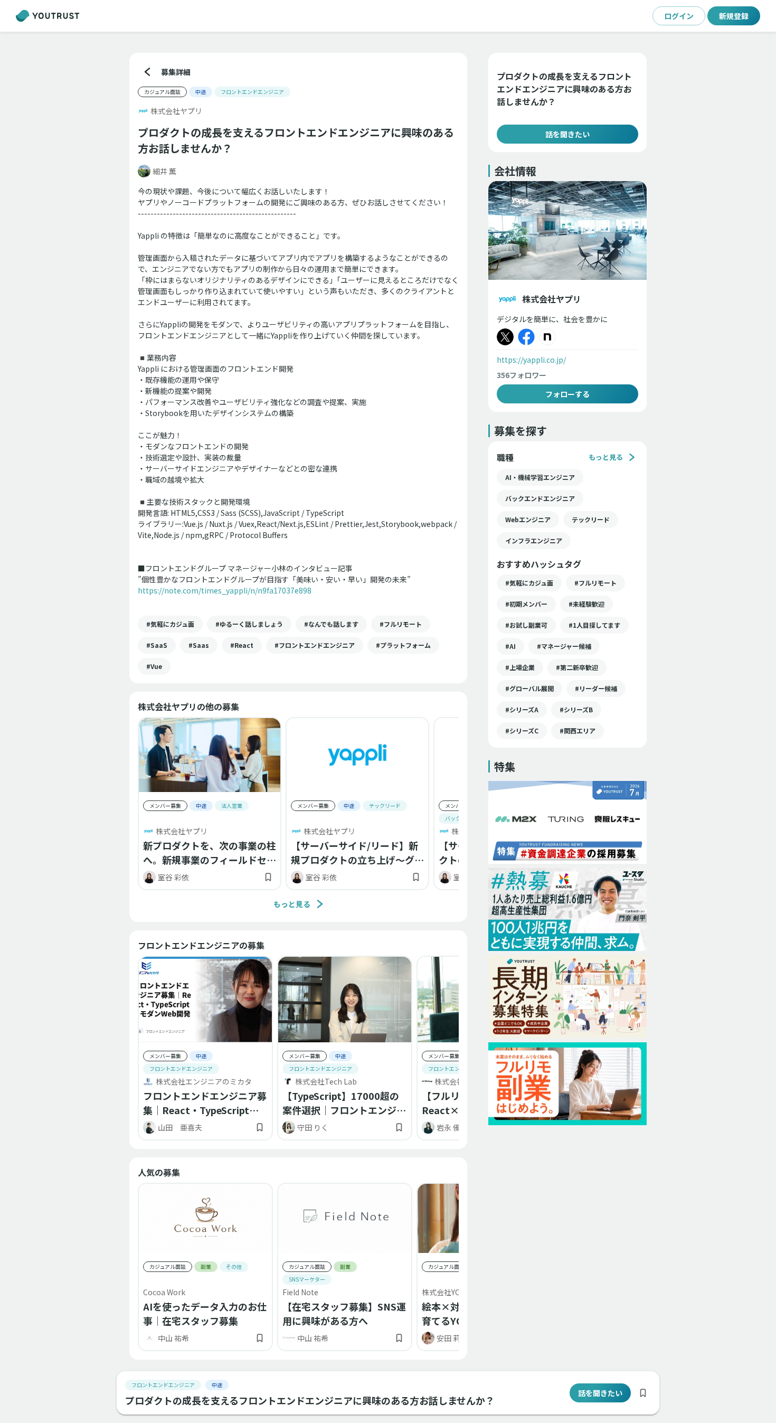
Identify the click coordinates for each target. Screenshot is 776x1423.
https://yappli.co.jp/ (531, 359)
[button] (170, 624)
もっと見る (291, 904)
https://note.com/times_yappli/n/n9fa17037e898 (224, 590)
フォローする (567, 394)
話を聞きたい (567, 134)
